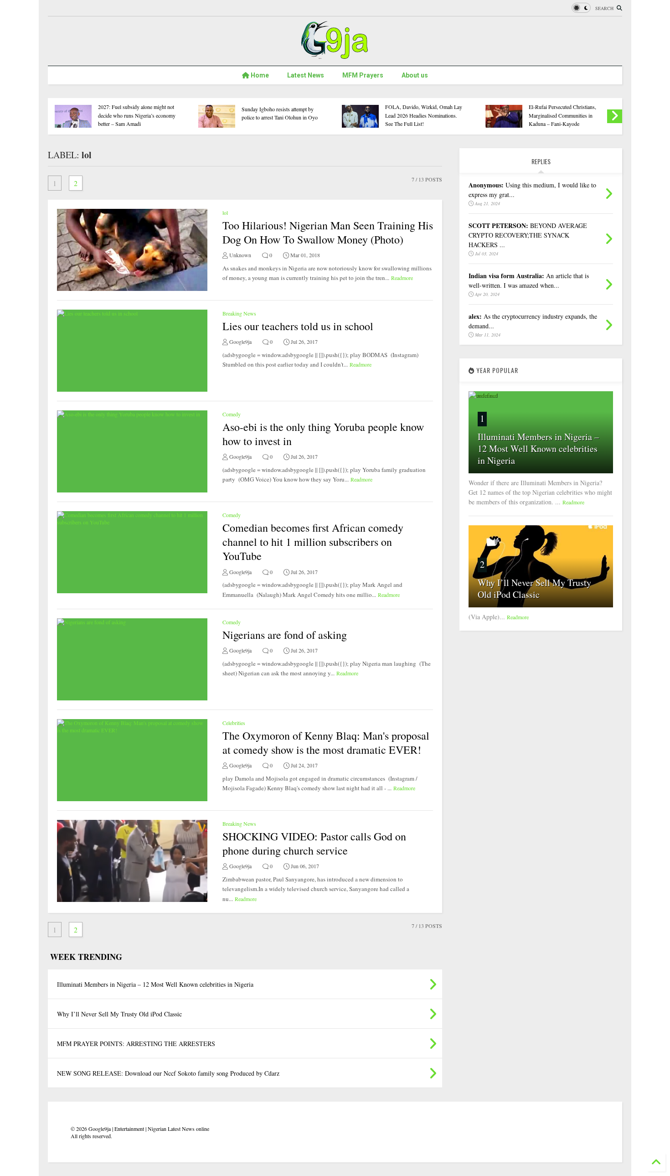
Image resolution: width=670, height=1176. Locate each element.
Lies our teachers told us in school (297, 326)
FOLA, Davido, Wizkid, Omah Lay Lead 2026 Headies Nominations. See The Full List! (423, 115)
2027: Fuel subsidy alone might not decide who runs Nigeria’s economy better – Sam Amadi (136, 115)
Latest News (305, 75)
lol (225, 212)
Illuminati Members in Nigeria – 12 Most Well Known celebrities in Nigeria (538, 448)
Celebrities (233, 722)
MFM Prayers (362, 75)
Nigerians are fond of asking (284, 634)
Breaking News (239, 313)
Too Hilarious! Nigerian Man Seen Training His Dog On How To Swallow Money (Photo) (327, 232)
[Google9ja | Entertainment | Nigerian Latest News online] (335, 54)
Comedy (231, 414)
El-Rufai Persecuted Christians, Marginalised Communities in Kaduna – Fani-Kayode (562, 115)
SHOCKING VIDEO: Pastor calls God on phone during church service (314, 843)
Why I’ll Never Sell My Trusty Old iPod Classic (534, 588)
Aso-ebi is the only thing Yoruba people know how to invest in (323, 434)
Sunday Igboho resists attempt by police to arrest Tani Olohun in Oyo (280, 113)
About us (415, 75)
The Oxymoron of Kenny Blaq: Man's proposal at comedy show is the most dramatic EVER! (325, 742)
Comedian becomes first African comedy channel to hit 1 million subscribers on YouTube (312, 541)
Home (259, 75)
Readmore (402, 277)
